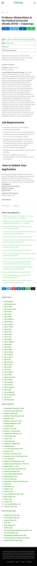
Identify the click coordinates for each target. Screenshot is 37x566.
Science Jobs (8, 499)
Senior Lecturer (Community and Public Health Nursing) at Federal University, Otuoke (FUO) (17, 263)
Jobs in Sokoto (8, 324)
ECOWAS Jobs (8, 528)
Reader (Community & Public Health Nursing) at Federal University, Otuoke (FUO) (17, 281)
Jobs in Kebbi (8, 349)
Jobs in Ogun (8, 334)
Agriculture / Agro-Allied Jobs (13, 411)
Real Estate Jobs (9, 486)
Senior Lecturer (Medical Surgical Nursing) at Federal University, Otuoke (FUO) (19, 254)
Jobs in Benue (8, 379)
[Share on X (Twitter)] (14, 28)
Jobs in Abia (7, 390)
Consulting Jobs (9, 426)
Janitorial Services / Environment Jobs (16, 456)
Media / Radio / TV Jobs (11, 466)
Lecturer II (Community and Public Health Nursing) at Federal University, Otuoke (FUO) (19, 232)
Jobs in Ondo (8, 332)
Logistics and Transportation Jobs (14, 461)
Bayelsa (6, 47)
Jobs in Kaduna (8, 354)
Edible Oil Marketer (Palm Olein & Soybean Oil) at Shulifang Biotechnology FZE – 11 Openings (18, 222)
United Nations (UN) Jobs (11, 517)
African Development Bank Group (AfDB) (16, 538)
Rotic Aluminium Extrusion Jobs (13, 494)
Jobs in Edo (7, 369)
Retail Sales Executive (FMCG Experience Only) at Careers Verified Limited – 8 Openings (18, 217)
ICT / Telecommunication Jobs (13, 448)
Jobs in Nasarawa (9, 342)
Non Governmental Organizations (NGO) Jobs (18, 530)
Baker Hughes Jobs (10, 525)
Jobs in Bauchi (8, 384)
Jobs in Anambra (9, 387)
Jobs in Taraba (8, 322)
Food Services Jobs (10, 436)
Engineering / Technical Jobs (13, 433)
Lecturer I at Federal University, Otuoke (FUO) (17, 250)
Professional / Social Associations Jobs (16, 481)
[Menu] (3, 3)
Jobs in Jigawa (8, 357)
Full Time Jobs (9, 43)
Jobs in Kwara (8, 344)
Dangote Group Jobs (10, 520)
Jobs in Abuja (8, 306)
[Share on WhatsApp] (31, 28)
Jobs (7, 12)
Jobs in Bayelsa (8, 382)
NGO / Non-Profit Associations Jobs (15, 469)
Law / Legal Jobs (9, 459)
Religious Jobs (8, 489)
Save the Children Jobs (11, 533)
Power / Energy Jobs (10, 479)
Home (3, 12)
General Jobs (8, 438)
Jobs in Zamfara (9, 319)
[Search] (34, 3)
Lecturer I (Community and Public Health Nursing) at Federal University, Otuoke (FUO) (19, 241)
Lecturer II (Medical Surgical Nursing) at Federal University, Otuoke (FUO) (17, 227)
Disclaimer (29, 561)
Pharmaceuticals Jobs (10, 476)
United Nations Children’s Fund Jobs (15, 535)
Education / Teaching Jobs (12, 431)
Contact (23, 561)
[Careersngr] (18, 3)
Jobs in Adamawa (9, 392)
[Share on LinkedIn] (23, 28)
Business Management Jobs (12, 423)
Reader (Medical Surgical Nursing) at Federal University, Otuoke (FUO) (16, 276)
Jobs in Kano (8, 314)
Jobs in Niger (8, 339)
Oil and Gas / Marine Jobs (12, 471)
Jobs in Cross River (9, 377)
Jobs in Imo (7, 359)
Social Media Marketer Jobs (12, 504)
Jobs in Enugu (8, 364)
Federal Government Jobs (12, 515)
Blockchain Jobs (9, 418)
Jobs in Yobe (8, 316)
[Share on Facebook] (6, 28)
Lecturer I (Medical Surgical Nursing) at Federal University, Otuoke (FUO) (17, 246)
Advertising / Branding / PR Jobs (14, 408)
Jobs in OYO (7, 329)
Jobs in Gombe (8, 362)
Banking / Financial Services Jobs (14, 416)
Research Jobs (8, 491)
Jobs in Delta (8, 374)
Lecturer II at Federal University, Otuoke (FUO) (17, 237)
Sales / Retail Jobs (9, 496)
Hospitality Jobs (9, 446)
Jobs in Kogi (7, 347)
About (17, 561)
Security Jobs (8, 501)
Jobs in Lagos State (10, 304)
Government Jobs (9, 441)
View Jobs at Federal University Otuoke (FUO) (19, 39)
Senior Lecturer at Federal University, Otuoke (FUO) (19, 258)
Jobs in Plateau (8, 327)
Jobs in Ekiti (7, 367)
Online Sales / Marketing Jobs (13, 474)
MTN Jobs (7, 522)
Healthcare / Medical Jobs (12, 443)
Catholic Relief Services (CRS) (13, 540)
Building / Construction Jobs (13, 421)
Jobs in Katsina (8, 352)
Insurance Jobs (8, 451)
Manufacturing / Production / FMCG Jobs (16, 464)
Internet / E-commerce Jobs (12, 453)
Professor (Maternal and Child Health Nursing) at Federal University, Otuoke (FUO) (18, 268)
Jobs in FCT (7, 397)
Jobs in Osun (8, 337)
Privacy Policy (10, 561)
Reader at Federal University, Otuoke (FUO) (16, 272)
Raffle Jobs (7, 484)
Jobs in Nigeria (8, 301)
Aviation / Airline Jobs (11, 413)
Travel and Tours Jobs (10, 506)
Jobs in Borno (8, 311)
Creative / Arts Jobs (10, 428)
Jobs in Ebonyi (8, 372)
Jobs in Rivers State (10, 309)
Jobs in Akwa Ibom (9, 395)
